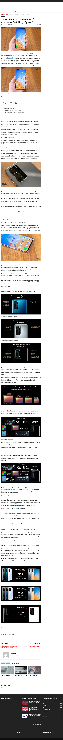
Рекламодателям (46, 738)
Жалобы (36, 738)
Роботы (10, 11)
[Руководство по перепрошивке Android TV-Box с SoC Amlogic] (25, 716)
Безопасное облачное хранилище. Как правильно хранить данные (33, 676)
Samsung (15, 151)
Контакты (57, 738)
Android (12, 58)
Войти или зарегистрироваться (6, 0)
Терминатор (5, 24)
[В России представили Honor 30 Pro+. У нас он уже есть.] (25, 703)
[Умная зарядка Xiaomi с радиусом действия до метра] (7, 670)
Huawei (28, 53)
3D (26, 11)
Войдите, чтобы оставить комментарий (9, 687)
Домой (2, 14)
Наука (38, 11)
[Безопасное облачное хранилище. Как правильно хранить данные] (34, 670)
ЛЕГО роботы (46, 11)
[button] (60, 11)
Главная (4, 11)
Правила (40, 738)
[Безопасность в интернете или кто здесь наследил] (21, 670)
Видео (15, 11)
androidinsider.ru (9, 631)
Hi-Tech (21, 11)
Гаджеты (32, 11)
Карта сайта (52, 738)
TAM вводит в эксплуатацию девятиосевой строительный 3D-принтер (32, 645)
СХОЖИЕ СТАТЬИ (5, 663)
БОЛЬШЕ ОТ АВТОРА (15, 663)
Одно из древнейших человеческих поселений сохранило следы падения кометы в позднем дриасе (9, 646)
